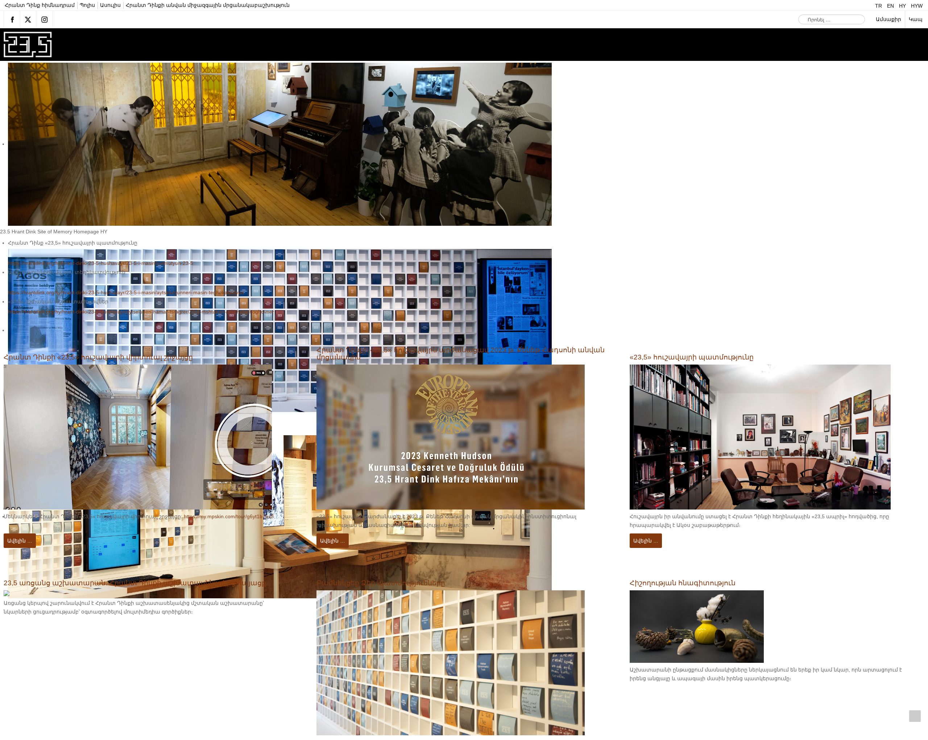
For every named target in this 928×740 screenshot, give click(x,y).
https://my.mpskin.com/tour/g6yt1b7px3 (229, 516)
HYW (917, 6)
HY (903, 6)
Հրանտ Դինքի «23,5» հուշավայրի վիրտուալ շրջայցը (107, 357)
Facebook (12, 19)
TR (879, 6)
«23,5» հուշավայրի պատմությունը (697, 357)
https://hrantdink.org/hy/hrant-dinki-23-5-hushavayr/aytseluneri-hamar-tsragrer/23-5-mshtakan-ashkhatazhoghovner (141, 312)
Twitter (28, 19)
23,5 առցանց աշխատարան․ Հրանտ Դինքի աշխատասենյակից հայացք (146, 583)
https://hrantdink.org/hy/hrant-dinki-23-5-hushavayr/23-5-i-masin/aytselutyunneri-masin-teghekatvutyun (126, 292)
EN (891, 6)
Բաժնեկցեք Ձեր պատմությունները (386, 583)
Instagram (45, 19)
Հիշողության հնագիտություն (687, 583)
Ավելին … (19, 541)
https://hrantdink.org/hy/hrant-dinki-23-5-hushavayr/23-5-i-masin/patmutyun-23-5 (100, 263)
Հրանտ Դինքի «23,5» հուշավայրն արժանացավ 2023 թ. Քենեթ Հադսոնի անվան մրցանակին (458, 353)
